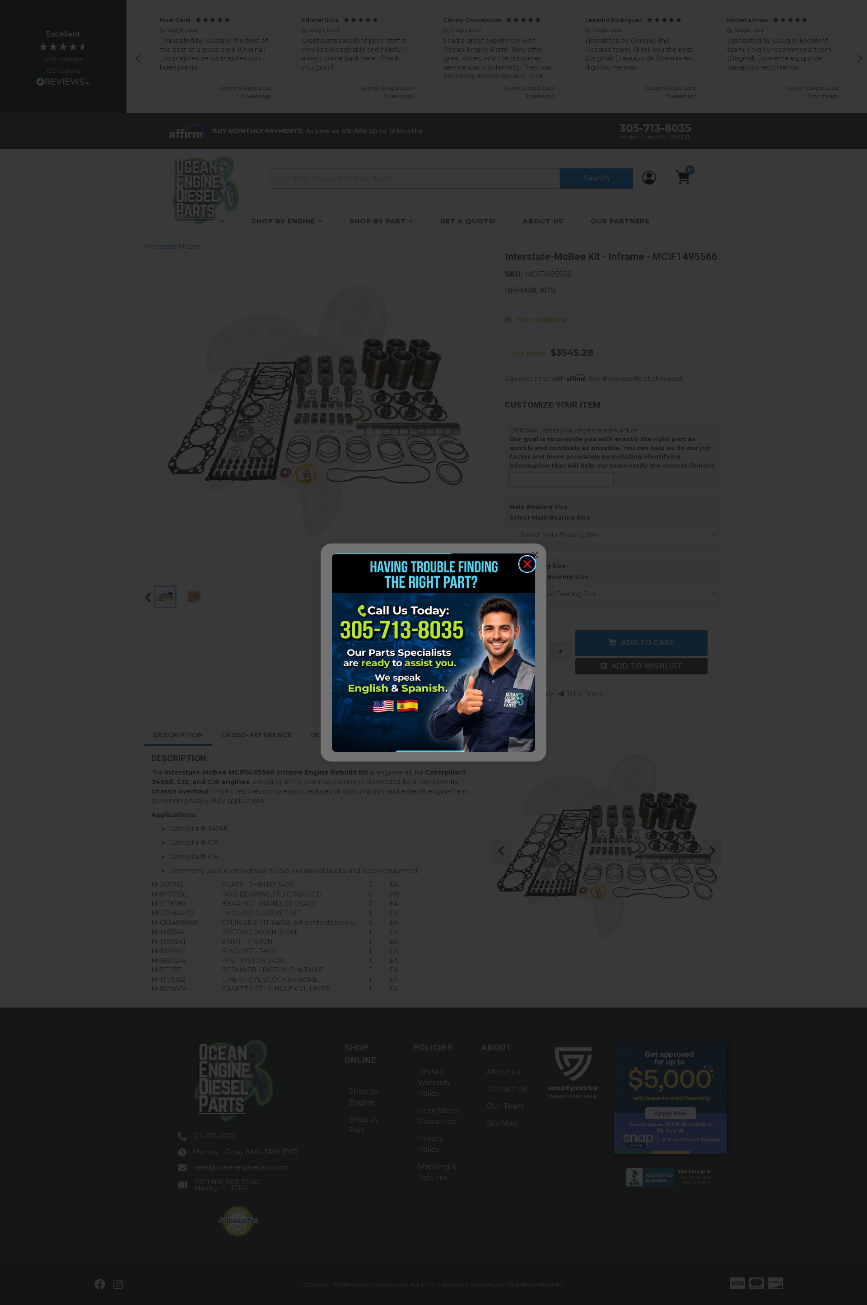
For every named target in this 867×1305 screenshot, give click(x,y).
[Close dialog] (527, 564)
